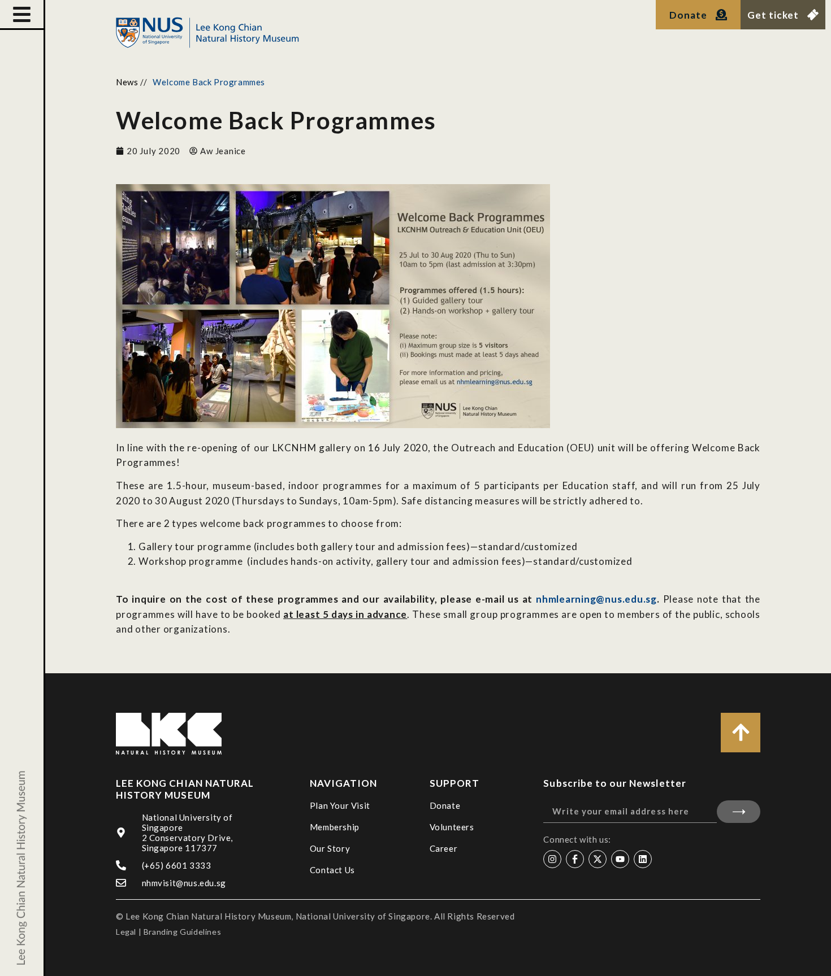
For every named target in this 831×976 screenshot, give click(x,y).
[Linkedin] (643, 859)
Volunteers (452, 827)
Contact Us (332, 870)
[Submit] (738, 811)
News (127, 82)
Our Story (330, 848)
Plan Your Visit (340, 805)
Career (444, 848)
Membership (335, 827)
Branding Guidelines (182, 931)
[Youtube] (620, 859)
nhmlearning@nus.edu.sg (596, 599)
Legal (126, 931)
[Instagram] (552, 859)
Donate (445, 805)
